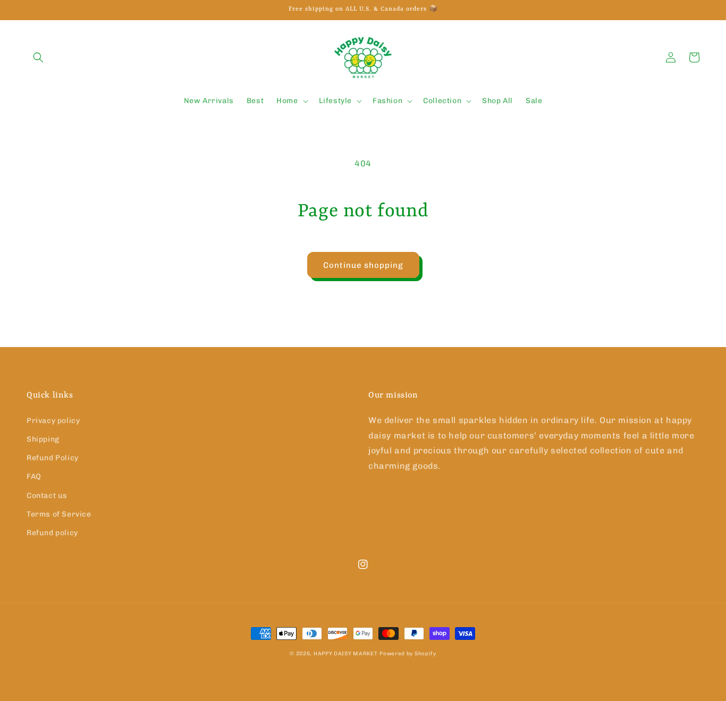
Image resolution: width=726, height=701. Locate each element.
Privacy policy (53, 420)
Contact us (47, 495)
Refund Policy (53, 457)
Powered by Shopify (407, 654)
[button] (38, 57)
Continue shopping (363, 265)
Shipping (43, 439)
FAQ (34, 476)
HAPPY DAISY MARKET (346, 654)
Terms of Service (59, 514)
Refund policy (52, 532)
